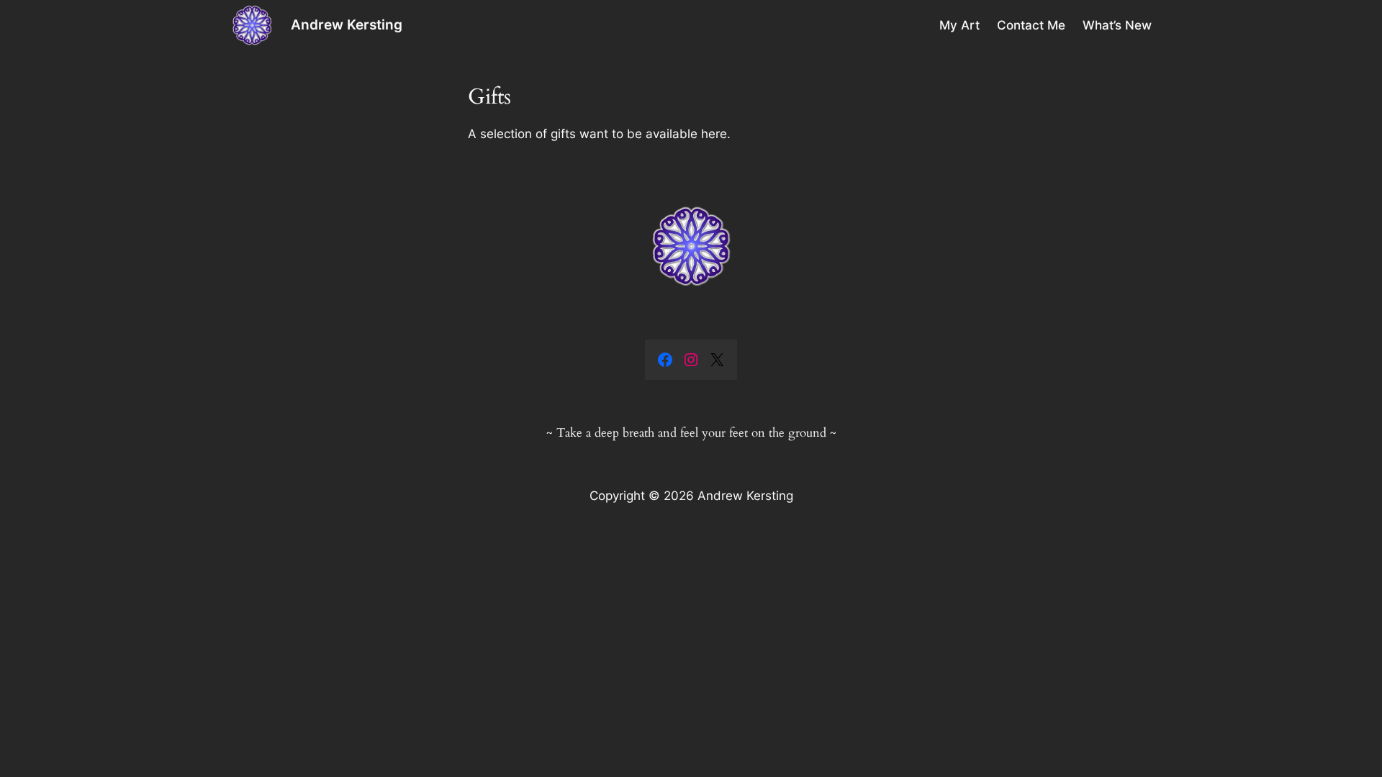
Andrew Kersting (346, 24)
